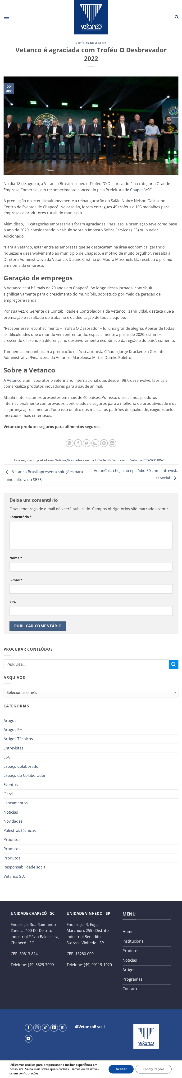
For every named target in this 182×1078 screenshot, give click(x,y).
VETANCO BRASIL (155, 460)
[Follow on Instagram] (37, 1028)
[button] (6, 17)
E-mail (16, 580)
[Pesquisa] (176, 17)
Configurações (153, 1069)
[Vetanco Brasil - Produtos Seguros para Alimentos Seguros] (91, 17)
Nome (15, 558)
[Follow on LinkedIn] (54, 1028)
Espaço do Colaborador (25, 775)
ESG (7, 757)
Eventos (11, 784)
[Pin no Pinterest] (104, 443)
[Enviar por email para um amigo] (95, 443)
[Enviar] (173, 664)
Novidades (98, 43)
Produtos (12, 839)
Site (12, 602)
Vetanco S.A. (15, 876)
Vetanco (14, 380)
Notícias (82, 43)
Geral (8, 794)
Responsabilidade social (25, 867)
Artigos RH (13, 729)
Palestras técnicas (20, 830)
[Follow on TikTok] (46, 1028)
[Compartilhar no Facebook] (78, 443)
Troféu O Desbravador (114, 460)
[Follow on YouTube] (28, 1039)
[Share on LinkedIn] (112, 443)
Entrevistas (13, 748)
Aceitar (121, 1069)
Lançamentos (16, 803)
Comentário (20, 517)
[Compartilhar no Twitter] (87, 443)
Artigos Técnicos (18, 738)
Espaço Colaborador (22, 766)
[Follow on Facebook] (28, 1028)
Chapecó (138, 189)
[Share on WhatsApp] (69, 443)
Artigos (10, 720)
